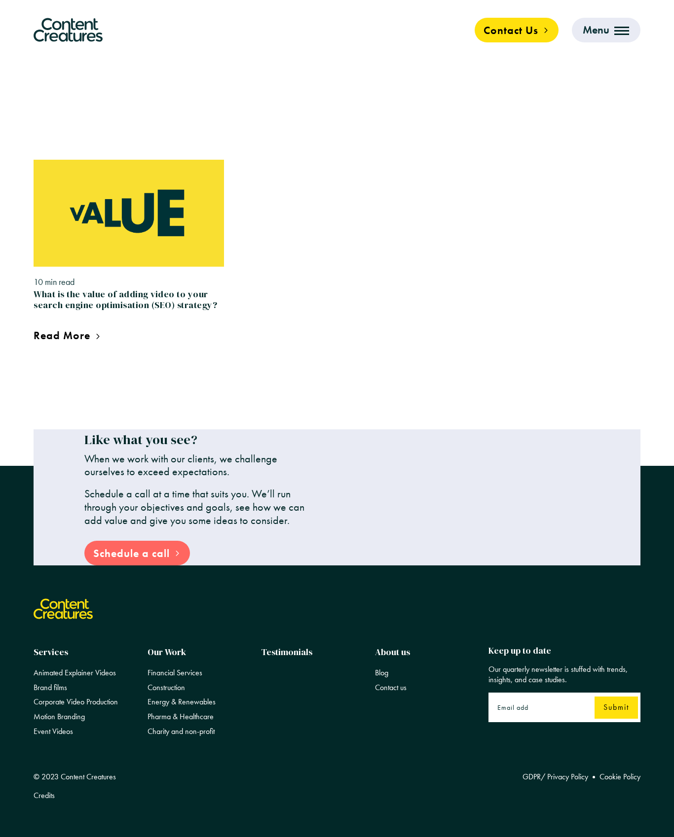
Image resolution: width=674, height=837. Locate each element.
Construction (166, 688)
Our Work (167, 652)
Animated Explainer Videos (75, 673)
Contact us (391, 688)
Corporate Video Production (76, 702)
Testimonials (286, 652)
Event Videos (53, 731)
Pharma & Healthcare (181, 717)
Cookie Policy (619, 777)
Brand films (50, 688)
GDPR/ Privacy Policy (555, 777)
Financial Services (175, 673)
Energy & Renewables (182, 702)
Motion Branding (59, 717)
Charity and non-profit (181, 731)
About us (392, 652)
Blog (381, 673)
